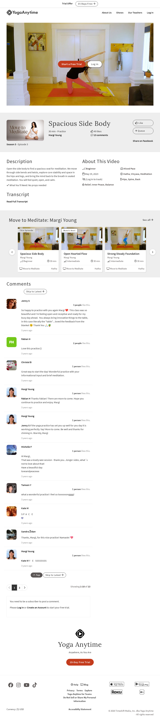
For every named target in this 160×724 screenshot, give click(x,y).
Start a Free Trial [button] (72, 64)
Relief (88, 184)
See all (147, 219)
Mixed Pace (129, 168)
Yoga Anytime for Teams (80, 694)
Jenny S (25, 300)
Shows (119, 12)
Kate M (25, 508)
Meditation (146, 173)
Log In (150, 12)
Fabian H (25, 339)
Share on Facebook (143, 140)
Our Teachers (135, 12)
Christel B (26, 362)
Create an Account (36, 607)
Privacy (70, 690)
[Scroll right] (153, 252)
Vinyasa (135, 173)
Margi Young (55, 135)
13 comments (101, 135)
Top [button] (37, 574)
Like (140, 122)
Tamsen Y (26, 485)
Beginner (91, 168)
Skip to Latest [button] (34, 291)
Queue (141, 130)
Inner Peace (98, 184)
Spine (131, 179)
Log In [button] (94, 64)
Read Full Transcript (17, 201)
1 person (76, 366)
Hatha (126, 173)
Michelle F (26, 446)
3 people (77, 304)
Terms (79, 690)
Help (75, 684)
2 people (77, 343)
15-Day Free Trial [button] (80, 662)
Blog (85, 684)
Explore (88, 690)
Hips (124, 179)
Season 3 (11, 144)
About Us (107, 12)
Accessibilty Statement (80, 709)
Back (137, 179)
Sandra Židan (28, 531)
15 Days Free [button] (85, 3)
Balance (109, 184)
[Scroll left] (12, 252)
